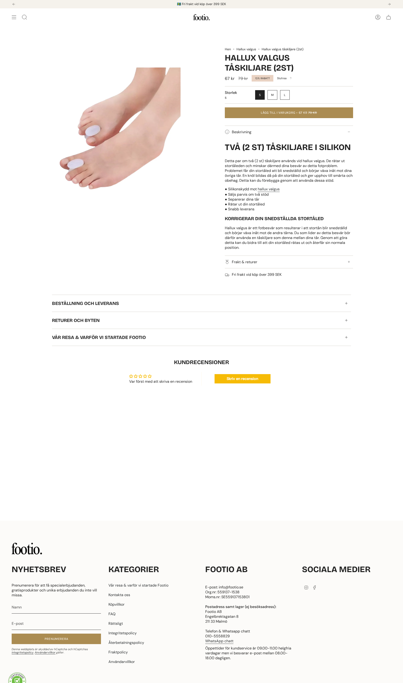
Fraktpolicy (118, 652)
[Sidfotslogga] (27, 548)
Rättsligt (115, 623)
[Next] (389, 4)
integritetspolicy (23, 652)
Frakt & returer (244, 262)
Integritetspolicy (122, 633)
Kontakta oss (119, 594)
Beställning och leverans (85, 303)
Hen (228, 49)
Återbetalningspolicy (126, 642)
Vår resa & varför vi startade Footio (99, 337)
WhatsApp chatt (219, 641)
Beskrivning (241, 132)
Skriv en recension (242, 378)
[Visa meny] (14, 17)
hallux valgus (269, 189)
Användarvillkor (45, 652)
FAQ (111, 613)
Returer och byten (76, 320)
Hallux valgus (246, 49)
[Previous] (14, 4)
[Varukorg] (388, 17)
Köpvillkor (116, 604)
